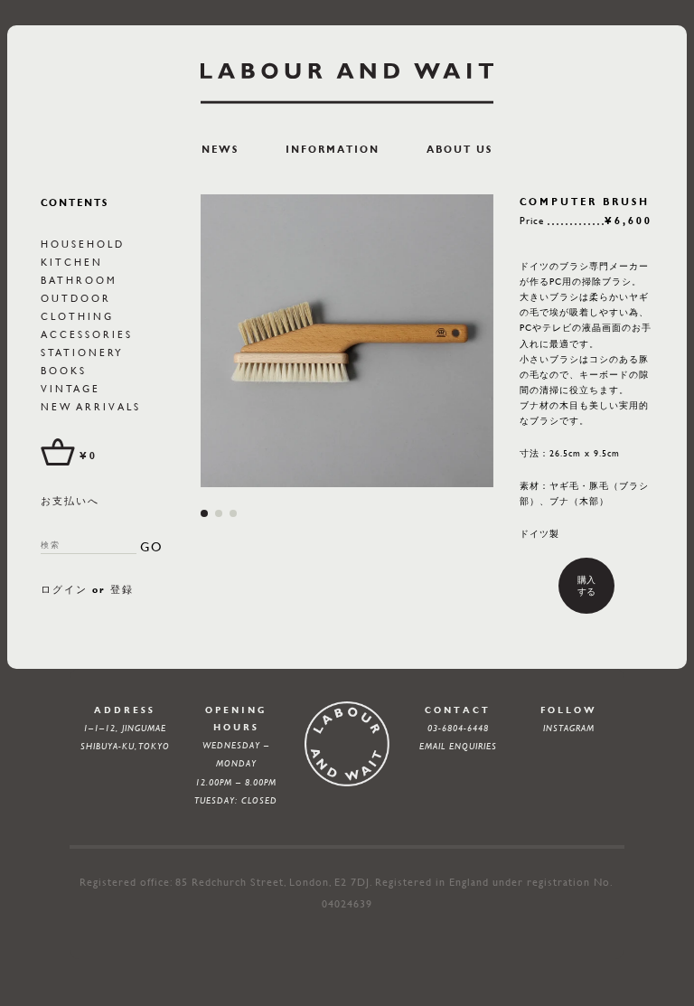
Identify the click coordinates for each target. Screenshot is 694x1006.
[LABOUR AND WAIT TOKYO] (347, 83)
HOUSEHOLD (83, 243)
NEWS (220, 149)
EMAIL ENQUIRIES (458, 746)
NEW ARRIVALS (91, 406)
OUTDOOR (76, 298)
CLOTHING (77, 316)
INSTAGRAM (569, 728)
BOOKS (64, 370)
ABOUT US (459, 149)
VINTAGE (70, 388)
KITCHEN (72, 261)
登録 (122, 590)
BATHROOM (79, 280)
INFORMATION (333, 149)
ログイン (64, 590)
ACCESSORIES (87, 334)
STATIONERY (82, 352)
